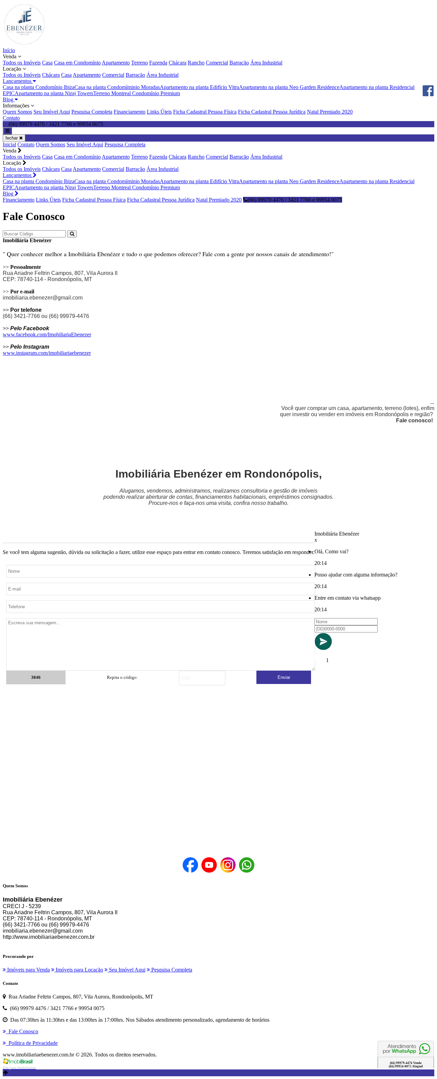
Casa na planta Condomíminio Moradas (117, 87)
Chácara (177, 62)
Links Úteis (159, 112)
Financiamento (129, 112)
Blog (9, 193)
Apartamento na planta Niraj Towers (54, 93)
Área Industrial (266, 62)
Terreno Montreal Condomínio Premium (136, 93)
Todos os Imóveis (22, 62)
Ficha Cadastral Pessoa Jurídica (272, 112)
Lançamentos (18, 175)
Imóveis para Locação (78, 970)
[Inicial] (24, 44)
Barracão (239, 62)
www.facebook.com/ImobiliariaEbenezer (47, 334)
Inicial (9, 144)
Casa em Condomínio (77, 62)
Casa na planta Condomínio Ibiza (38, 87)
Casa (47, 62)
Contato (11, 118)
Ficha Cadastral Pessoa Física (205, 112)
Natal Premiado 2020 (330, 112)
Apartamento (116, 62)
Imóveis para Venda (28, 970)
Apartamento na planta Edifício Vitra (199, 87)
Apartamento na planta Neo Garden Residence (289, 87)
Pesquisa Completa (91, 112)
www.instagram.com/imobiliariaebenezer (47, 353)
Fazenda (158, 62)
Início (9, 50)
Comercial (217, 62)
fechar (12, 138)
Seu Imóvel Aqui (51, 112)
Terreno (139, 62)
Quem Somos (17, 112)
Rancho (196, 62)
